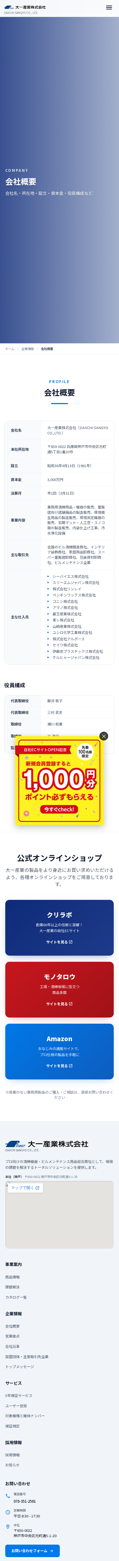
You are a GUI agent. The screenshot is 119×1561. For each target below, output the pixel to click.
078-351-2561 (25, 1501)
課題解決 (12, 1287)
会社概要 (12, 1326)
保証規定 (12, 1426)
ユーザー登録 (16, 1405)
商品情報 (12, 1277)
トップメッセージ (19, 1366)
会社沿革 (12, 1346)
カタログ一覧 (16, 1297)
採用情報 (12, 1454)
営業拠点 (12, 1336)
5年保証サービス (18, 1395)
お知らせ (12, 1464)
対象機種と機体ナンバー (25, 1415)
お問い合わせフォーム (32, 1550)
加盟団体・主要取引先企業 (26, 1356)
